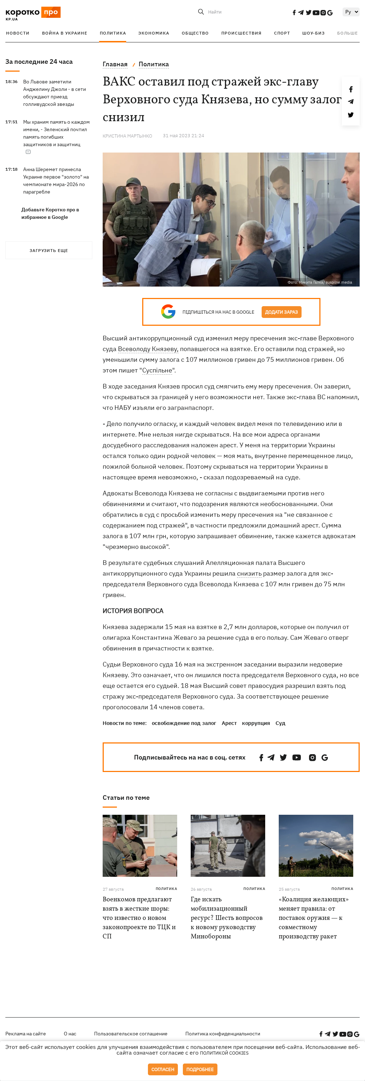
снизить (249, 573)
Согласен (162, 1069)
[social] (294, 12)
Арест (229, 723)
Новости (18, 33)
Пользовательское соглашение (131, 1033)
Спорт (282, 33)
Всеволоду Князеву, (148, 349)
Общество (195, 33)
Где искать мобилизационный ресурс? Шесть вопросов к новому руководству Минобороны (227, 918)
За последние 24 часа (39, 61)
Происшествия (241, 33)
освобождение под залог (184, 723)
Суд (281, 723)
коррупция (256, 723)
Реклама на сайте (25, 1033)
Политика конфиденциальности (222, 1033)
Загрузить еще (49, 250)
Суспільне (157, 370)
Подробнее (200, 1069)
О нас (70, 1033)
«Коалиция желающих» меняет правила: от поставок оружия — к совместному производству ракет (314, 918)
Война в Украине (64, 33)
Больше (347, 33)
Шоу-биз (313, 33)
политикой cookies (224, 1053)
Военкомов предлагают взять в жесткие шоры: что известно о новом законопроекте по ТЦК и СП (139, 918)
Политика (113, 33)
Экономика (153, 33)
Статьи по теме (126, 797)
